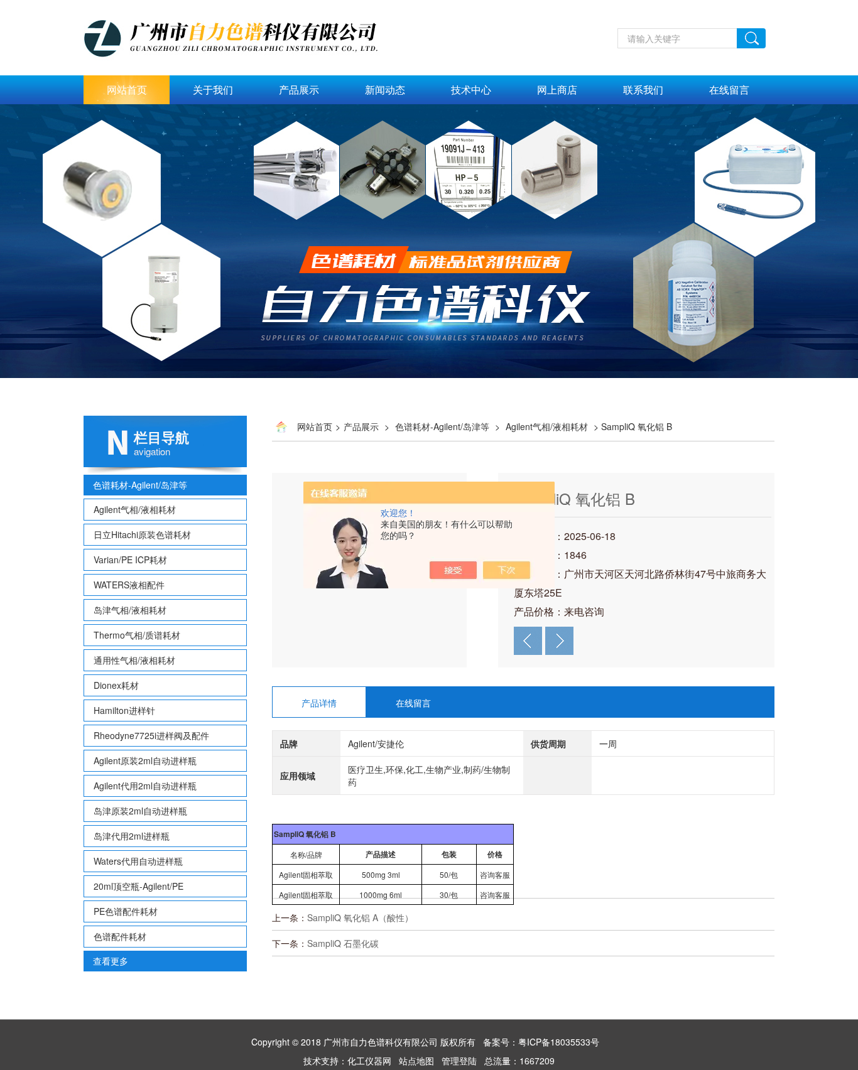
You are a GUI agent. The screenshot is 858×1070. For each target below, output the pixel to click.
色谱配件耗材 (120, 936)
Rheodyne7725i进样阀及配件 (151, 735)
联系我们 (643, 89)
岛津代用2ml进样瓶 (132, 836)
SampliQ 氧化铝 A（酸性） (360, 917)
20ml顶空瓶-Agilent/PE (138, 886)
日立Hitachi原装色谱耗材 (142, 534)
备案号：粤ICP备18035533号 (541, 1041)
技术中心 (471, 89)
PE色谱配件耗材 (126, 911)
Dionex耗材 (116, 685)
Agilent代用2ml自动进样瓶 (145, 785)
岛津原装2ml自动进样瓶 (140, 810)
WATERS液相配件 (129, 584)
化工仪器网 (369, 1060)
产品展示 (299, 89)
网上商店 (557, 89)
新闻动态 (385, 89)
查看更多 (110, 960)
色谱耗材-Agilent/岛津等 (140, 484)
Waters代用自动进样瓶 (138, 861)
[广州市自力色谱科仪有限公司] (244, 7)
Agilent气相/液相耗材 (135, 509)
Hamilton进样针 (124, 710)
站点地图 (416, 1060)
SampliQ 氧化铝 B (574, 498)
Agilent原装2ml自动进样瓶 (145, 760)
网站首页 (127, 89)
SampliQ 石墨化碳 (343, 943)
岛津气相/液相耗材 (130, 609)
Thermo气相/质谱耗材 (137, 635)
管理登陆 (459, 1060)
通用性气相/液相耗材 (134, 660)
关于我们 (213, 89)
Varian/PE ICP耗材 (130, 559)
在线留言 (729, 89)
